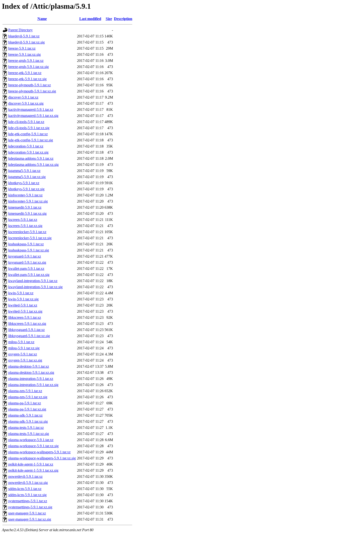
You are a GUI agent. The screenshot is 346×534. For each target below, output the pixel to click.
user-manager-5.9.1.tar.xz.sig (29, 519)
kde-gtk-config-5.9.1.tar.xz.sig (30, 140)
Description (123, 19)
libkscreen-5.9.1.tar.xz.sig (27, 324)
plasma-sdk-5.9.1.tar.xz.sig (28, 421)
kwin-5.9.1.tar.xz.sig (23, 299)
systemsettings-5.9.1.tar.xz (27, 501)
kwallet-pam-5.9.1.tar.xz (26, 269)
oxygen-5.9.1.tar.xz (22, 354)
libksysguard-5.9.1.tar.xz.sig (29, 336)
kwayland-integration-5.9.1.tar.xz (32, 281)
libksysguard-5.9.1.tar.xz (26, 330)
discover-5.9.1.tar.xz (23, 97)
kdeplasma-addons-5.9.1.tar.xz (30, 158)
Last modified (90, 19)
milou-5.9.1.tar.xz (21, 342)
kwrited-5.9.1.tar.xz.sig (25, 311)
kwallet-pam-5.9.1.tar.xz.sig (28, 275)
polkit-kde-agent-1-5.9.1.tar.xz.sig (33, 470)
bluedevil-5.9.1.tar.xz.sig (26, 42)
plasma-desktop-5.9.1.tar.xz (28, 366)
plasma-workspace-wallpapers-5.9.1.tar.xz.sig (42, 458)
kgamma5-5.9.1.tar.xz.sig (27, 177)
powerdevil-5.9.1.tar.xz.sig (28, 483)
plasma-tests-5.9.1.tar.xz (26, 428)
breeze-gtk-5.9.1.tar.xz (24, 73)
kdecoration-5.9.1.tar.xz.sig (28, 152)
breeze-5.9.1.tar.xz (22, 48)
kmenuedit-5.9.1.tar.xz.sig (27, 213)
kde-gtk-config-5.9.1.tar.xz (28, 134)
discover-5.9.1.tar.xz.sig (26, 103)
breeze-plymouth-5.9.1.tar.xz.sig (32, 91)
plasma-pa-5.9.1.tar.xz (24, 403)
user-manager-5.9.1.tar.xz (27, 513)
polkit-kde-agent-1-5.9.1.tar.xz (30, 464)
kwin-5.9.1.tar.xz (20, 293)
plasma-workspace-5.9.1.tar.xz (30, 440)
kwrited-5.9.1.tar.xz (22, 305)
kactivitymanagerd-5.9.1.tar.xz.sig (33, 116)
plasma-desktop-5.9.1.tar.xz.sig (31, 373)
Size (109, 19)
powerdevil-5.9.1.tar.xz (25, 476)
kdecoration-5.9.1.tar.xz (25, 146)
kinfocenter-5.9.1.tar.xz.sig (28, 201)
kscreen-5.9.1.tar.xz (22, 220)
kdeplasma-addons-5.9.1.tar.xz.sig (33, 165)
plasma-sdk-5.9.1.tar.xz (25, 415)
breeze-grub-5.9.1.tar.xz (26, 61)
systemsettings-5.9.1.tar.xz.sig (30, 507)
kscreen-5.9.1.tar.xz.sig (25, 226)
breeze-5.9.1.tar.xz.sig (24, 54)
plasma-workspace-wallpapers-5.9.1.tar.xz (39, 452)
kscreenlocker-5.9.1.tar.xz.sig (30, 238)
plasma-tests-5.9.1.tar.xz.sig (28, 434)
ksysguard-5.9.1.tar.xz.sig (27, 262)
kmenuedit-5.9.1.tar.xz (24, 207)
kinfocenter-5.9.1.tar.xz (25, 195)
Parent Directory (20, 30)
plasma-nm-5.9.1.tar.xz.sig (27, 397)
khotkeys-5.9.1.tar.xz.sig (26, 189)
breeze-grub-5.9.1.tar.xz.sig (28, 67)
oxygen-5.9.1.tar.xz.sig (25, 360)
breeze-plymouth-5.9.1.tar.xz (29, 85)
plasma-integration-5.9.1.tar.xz (30, 379)
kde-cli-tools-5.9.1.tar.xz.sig (28, 128)
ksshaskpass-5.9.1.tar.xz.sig (28, 250)
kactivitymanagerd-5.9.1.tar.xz (30, 110)
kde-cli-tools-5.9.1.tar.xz (26, 122)
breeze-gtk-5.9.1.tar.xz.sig (27, 79)
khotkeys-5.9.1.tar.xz (23, 183)
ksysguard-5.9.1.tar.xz (24, 256)
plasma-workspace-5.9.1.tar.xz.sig (33, 446)
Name (42, 19)
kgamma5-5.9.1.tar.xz (24, 171)
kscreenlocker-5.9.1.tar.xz (27, 232)
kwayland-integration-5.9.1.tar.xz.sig (35, 287)
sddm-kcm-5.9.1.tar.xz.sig (27, 495)
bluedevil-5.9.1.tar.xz (24, 36)
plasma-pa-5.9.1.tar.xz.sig (27, 409)
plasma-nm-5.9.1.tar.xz (25, 391)
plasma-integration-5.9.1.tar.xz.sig (33, 385)
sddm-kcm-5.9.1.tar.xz (24, 489)
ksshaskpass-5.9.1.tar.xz (26, 244)
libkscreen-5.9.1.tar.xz (24, 317)
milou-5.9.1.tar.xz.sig (24, 348)
